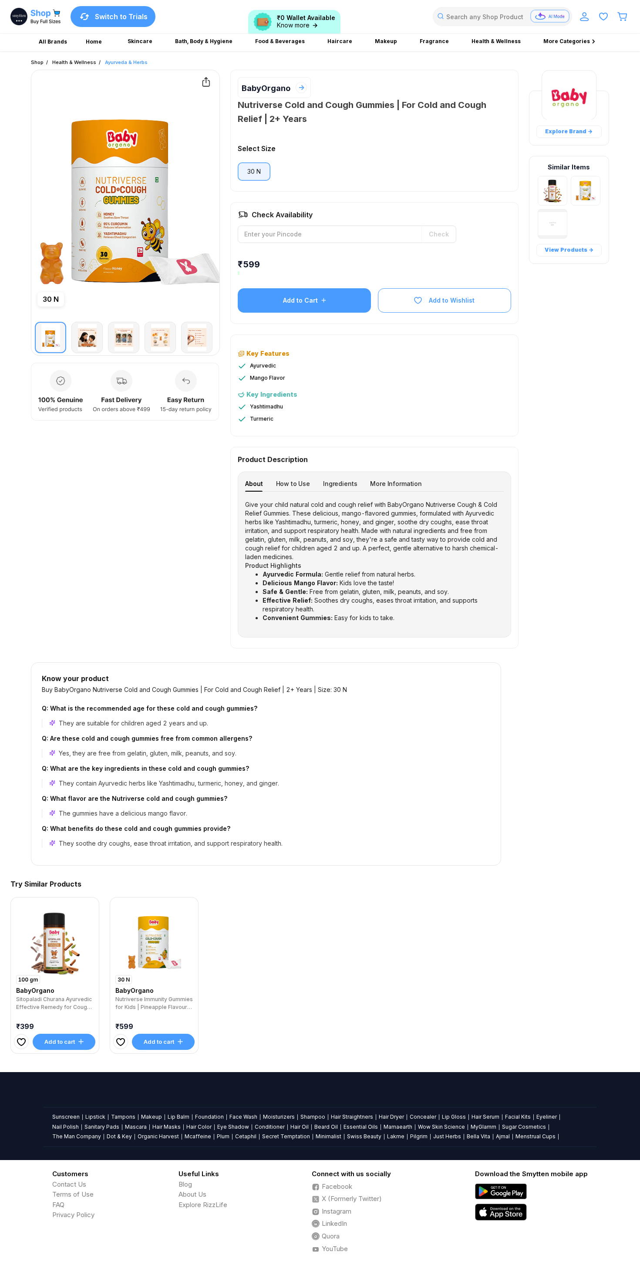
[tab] (254, 483)
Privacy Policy (73, 1215)
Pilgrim (419, 1136)
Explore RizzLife (203, 1205)
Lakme (395, 1136)
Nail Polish (65, 1126)
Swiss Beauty (364, 1136)
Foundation (209, 1116)
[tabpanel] (374, 561)
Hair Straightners (352, 1116)
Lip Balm (178, 1116)
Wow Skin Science (441, 1126)
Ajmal (503, 1136)
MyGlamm (483, 1126)
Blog (185, 1184)
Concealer (423, 1116)
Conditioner (270, 1126)
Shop (37, 62)
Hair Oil (299, 1126)
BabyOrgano (266, 88)
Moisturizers (279, 1116)
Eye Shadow (233, 1126)
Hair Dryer (391, 1116)
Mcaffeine (198, 1136)
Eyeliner (546, 1116)
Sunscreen (66, 1116)
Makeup (151, 1116)
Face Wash (243, 1116)
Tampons (123, 1116)
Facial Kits (518, 1116)
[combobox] (502, 16)
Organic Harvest (158, 1136)
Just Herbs (447, 1136)
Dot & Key (119, 1136)
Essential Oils (361, 1126)
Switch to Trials (121, 16)
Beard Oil (326, 1126)
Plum (223, 1136)
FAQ (58, 1205)
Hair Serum (485, 1116)
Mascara (136, 1126)
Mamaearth (398, 1126)
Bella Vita (478, 1136)
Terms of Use (73, 1194)
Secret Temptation (286, 1136)
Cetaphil (245, 1136)
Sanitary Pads (101, 1126)
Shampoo (312, 1116)
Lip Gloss (454, 1116)
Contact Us (69, 1184)
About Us (192, 1194)
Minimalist (328, 1136)
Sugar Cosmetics (524, 1126)
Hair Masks (166, 1126)
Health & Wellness (74, 62)
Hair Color (199, 1126)
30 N (253, 171)
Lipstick (95, 1116)
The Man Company (76, 1136)
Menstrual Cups (535, 1136)
